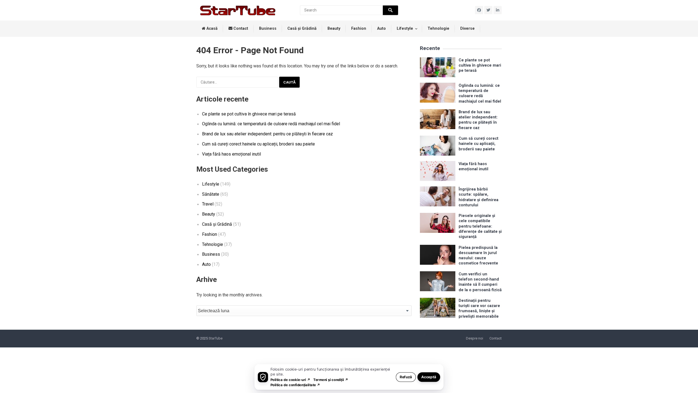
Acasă (211, 28)
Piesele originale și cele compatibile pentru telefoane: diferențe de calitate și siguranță (480, 226)
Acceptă (428, 376)
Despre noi (474, 338)
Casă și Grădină (302, 28)
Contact (240, 28)
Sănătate (210, 194)
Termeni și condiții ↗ (330, 379)
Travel (207, 204)
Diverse (467, 28)
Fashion (358, 28)
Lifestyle (405, 28)
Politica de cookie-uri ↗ (290, 379)
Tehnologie (438, 28)
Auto (381, 28)
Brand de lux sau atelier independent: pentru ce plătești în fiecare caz (267, 133)
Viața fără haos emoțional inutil (231, 154)
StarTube (215, 338)
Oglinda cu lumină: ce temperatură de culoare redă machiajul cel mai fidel (271, 123)
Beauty (333, 28)
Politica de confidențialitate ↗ (295, 385)
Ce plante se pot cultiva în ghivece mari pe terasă (249, 114)
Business (267, 28)
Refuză (406, 376)
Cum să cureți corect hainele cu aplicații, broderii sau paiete (258, 144)
